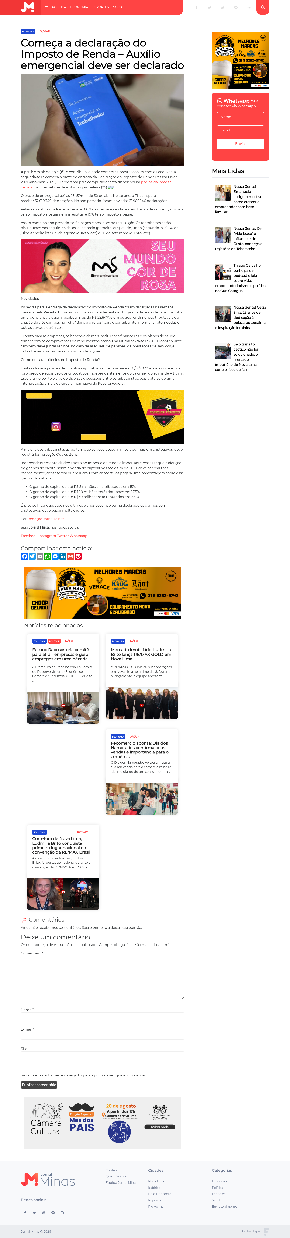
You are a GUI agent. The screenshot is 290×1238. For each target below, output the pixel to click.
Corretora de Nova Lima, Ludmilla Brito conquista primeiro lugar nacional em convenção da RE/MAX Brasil (61, 845)
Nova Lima (156, 1181)
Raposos (154, 1200)
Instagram (47, 536)
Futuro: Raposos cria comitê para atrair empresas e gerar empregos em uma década (61, 654)
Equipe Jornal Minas (121, 1183)
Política (59, 7)
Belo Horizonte (159, 1194)
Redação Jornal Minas (45, 519)
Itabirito (154, 1188)
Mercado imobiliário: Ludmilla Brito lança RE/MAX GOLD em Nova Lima (141, 654)
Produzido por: (251, 1231)
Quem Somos (116, 1176)
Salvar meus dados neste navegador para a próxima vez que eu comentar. (83, 1075)
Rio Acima (155, 1207)
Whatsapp (79, 536)
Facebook (29, 536)
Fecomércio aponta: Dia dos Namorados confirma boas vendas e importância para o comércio (140, 750)
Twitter (63, 536)
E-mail (27, 1029)
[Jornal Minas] (27, 7)
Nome (27, 1010)
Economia (79, 7)
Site (24, 1049)
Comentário (32, 953)
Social (118, 7)
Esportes (100, 7)
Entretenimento (224, 1207)
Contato (112, 1170)
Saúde (217, 1200)
